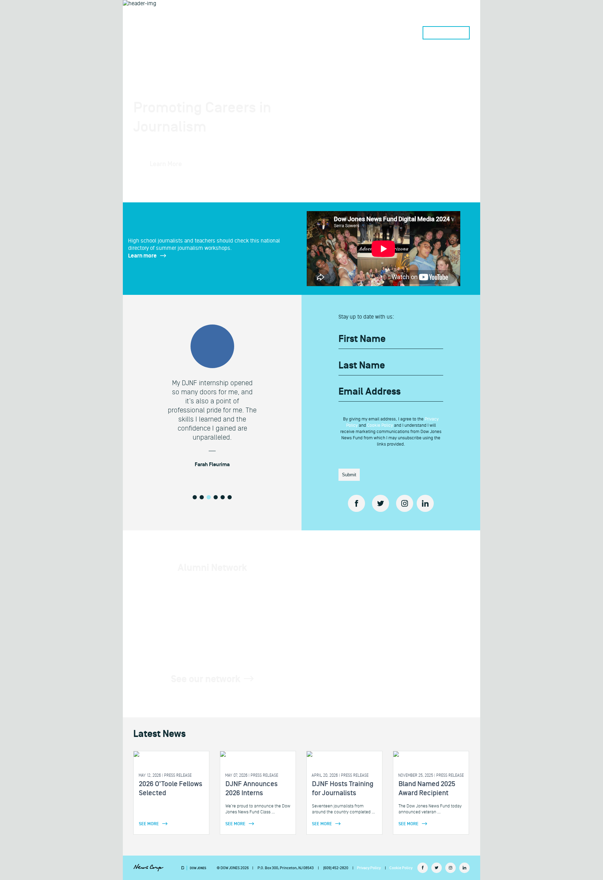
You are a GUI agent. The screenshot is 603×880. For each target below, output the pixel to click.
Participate (305, 33)
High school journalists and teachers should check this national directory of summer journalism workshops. (204, 248)
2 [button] (201, 497)
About (352, 33)
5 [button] (222, 497)
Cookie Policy (380, 425)
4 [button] (215, 497)
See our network (205, 679)
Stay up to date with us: (366, 317)
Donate (446, 33)
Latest (399, 33)
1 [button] (194, 497)
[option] (212, 398)
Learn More (166, 164)
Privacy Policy (369, 868)
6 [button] (229, 497)
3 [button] (208, 497)
